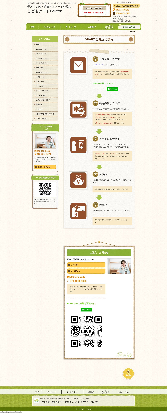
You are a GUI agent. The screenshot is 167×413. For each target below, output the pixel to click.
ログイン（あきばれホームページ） (11, 412)
